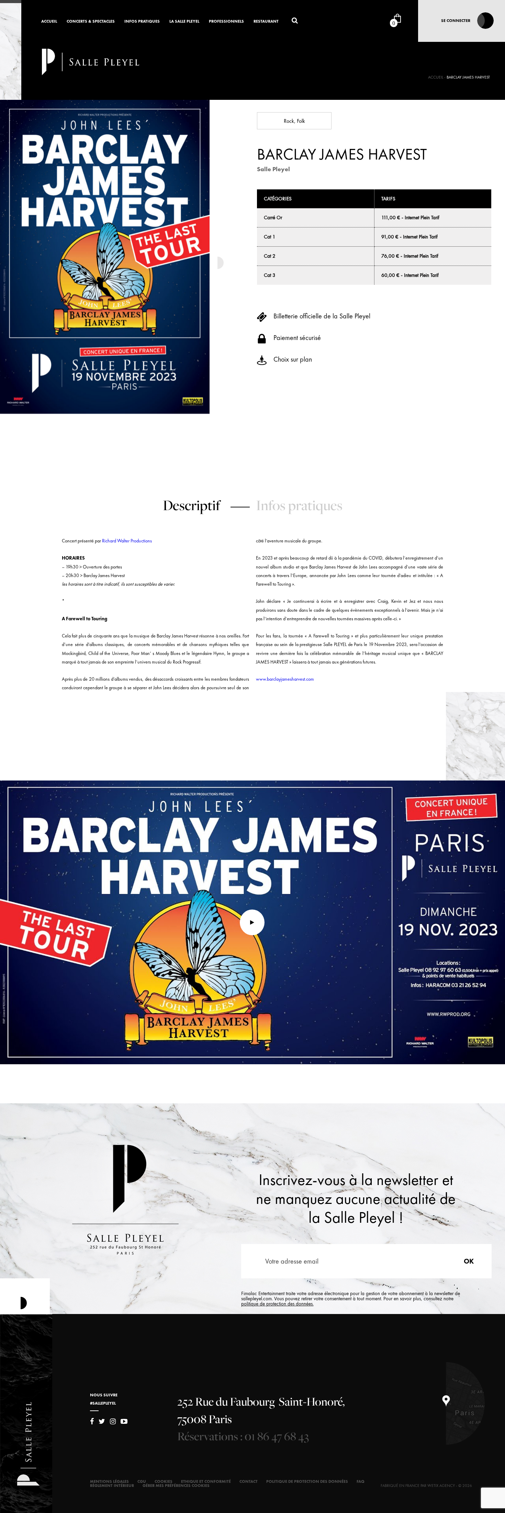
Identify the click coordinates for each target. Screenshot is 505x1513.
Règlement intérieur (112, 1485)
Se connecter (455, 21)
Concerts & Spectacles (91, 21)
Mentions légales (109, 1481)
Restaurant (266, 21)
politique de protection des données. (277, 1303)
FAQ (360, 1481)
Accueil (49, 21)
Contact (248, 1481)
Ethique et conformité (206, 1481)
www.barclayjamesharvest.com (285, 679)
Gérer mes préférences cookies (176, 1485)
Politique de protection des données (307, 1481)
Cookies (163, 1481)
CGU (141, 1481)
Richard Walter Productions (127, 541)
